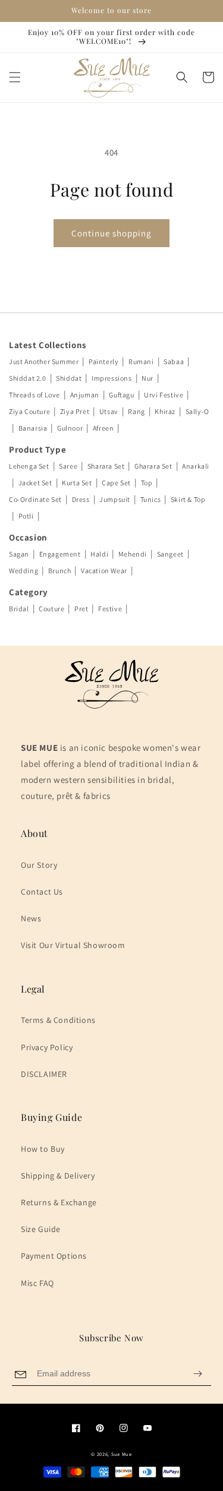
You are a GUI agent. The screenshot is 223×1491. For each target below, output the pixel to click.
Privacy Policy (47, 1047)
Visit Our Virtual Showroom (73, 945)
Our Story (39, 865)
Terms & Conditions (58, 1020)
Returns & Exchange (59, 1202)
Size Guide (41, 1229)
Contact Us (42, 891)
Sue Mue (121, 1454)
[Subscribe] (197, 1374)
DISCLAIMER (44, 1074)
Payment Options (54, 1255)
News (31, 918)
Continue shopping (111, 233)
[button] (15, 77)
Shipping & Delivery (58, 1175)
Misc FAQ (37, 1283)
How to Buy (43, 1148)
